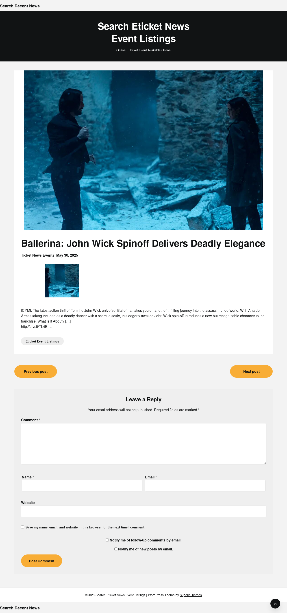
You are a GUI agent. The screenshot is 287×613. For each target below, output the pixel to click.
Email (151, 477)
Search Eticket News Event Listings (143, 32)
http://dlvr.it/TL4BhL (36, 326)
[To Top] (275, 604)
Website (28, 502)
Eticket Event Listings (42, 341)
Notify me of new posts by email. (145, 549)
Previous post (36, 371)
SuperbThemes (191, 595)
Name (28, 477)
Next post (251, 371)
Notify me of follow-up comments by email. (145, 540)
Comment (30, 419)
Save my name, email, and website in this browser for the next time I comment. (85, 527)
